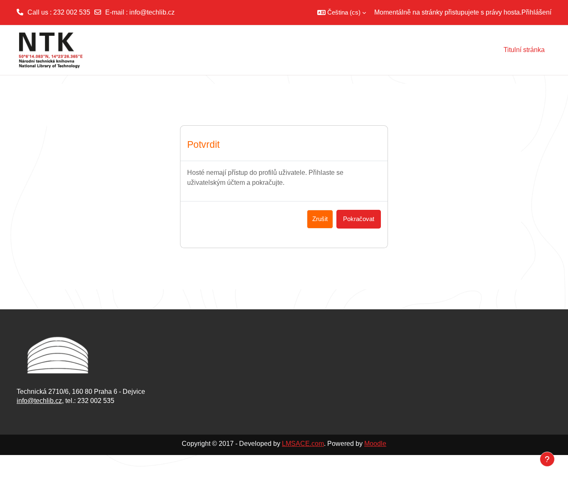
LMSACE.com (303, 443)
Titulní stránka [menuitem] (524, 49)
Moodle (375, 443)
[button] (341, 12)
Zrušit (320, 218)
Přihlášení (536, 12)
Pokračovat (358, 218)
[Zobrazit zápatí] (547, 459)
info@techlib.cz (152, 12)
